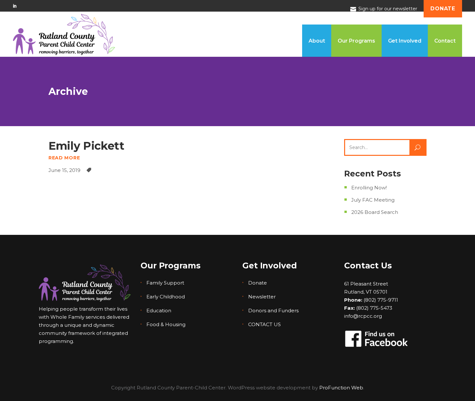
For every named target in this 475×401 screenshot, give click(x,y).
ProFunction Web (341, 388)
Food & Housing (165, 324)
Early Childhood (165, 297)
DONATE (442, 8)
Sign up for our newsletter (387, 9)
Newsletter (262, 297)
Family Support (165, 283)
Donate (257, 283)
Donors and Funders (273, 310)
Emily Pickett (86, 146)
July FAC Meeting (373, 200)
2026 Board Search (374, 212)
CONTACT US (264, 324)
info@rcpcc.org (363, 316)
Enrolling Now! (369, 188)
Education (158, 310)
